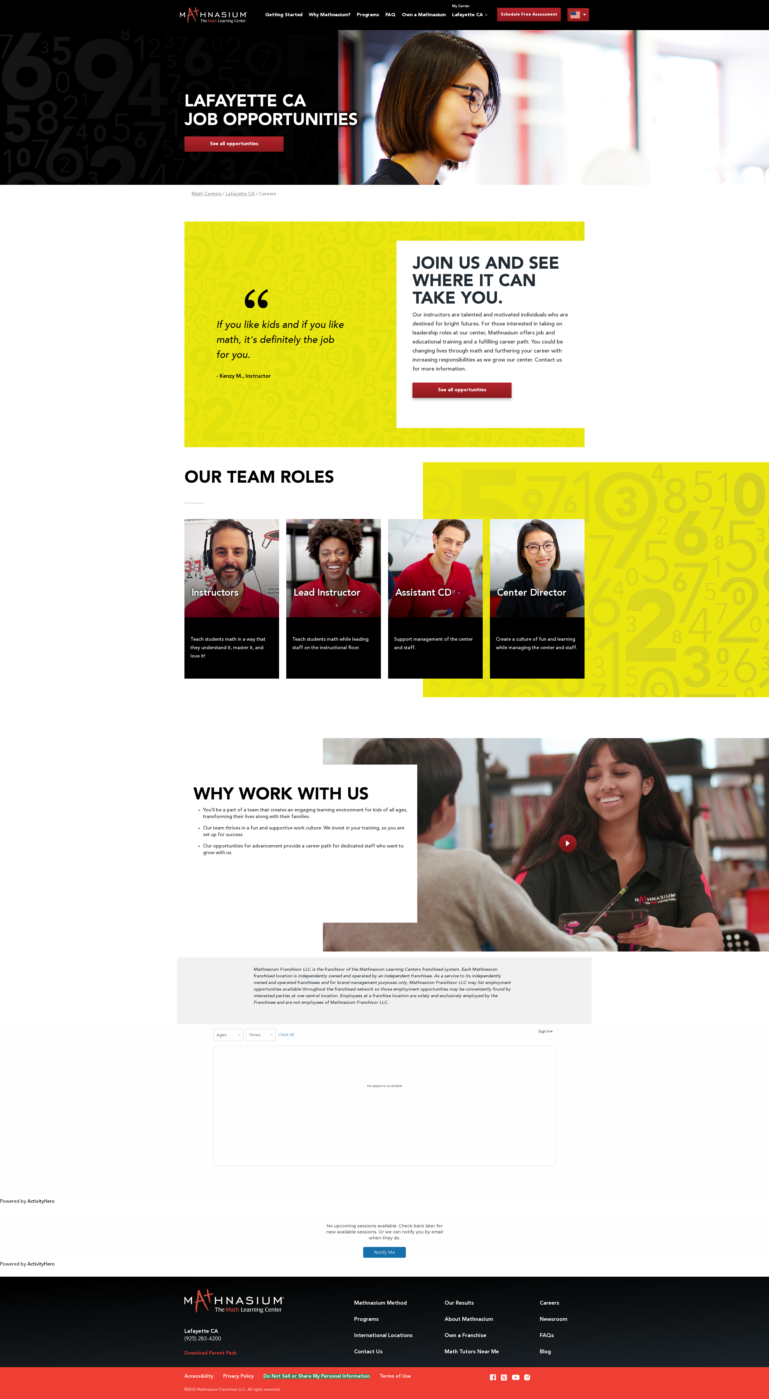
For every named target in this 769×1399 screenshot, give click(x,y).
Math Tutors (472, 1352)
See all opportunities (234, 144)
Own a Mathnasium (424, 15)
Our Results (459, 1303)
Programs (368, 15)
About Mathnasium (469, 1319)
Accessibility (198, 1376)
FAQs (547, 1335)
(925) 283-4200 (202, 1339)
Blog (545, 1352)
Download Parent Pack (210, 1353)
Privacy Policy (238, 1376)
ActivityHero (41, 1201)
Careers (549, 1303)
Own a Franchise (465, 1335)
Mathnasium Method (380, 1303)
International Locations (383, 1335)
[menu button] (578, 14)
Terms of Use (395, 1376)
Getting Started (283, 15)
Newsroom (553, 1319)
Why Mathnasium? (330, 15)
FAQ (390, 15)
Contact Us (368, 1352)
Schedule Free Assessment (529, 14)
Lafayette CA (240, 194)
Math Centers (206, 194)
